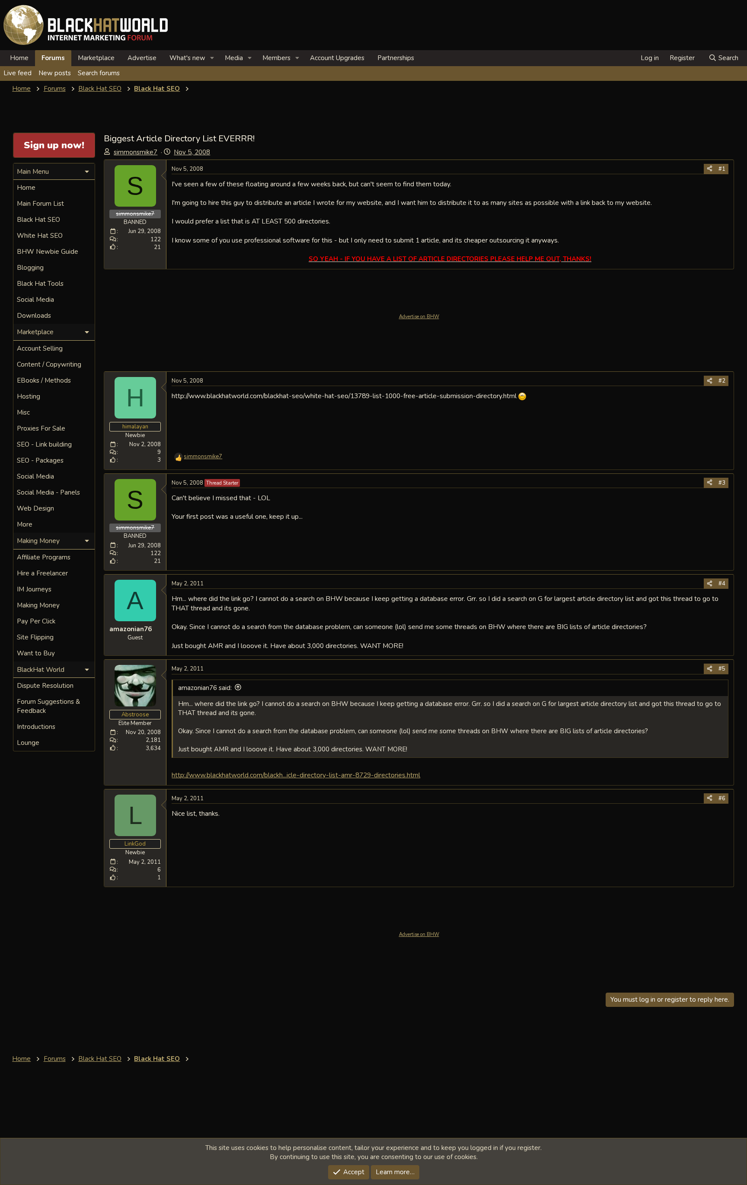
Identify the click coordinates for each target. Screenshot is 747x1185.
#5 (721, 669)
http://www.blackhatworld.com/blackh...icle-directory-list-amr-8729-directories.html (296, 774)
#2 (721, 381)
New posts (54, 73)
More (24, 524)
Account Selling (40, 348)
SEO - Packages (40, 460)
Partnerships (395, 58)
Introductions (36, 726)
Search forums (99, 73)
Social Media (35, 299)
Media (234, 58)
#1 (721, 169)
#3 (721, 483)
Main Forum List (40, 203)
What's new (187, 58)
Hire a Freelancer (42, 573)
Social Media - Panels (48, 492)
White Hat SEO (40, 235)
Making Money (38, 605)
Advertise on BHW (419, 316)
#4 (721, 584)
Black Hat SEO (38, 219)
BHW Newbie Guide (47, 251)
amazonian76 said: (205, 688)
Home (19, 58)
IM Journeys (34, 589)
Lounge (28, 742)
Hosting (28, 396)
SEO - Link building (44, 444)
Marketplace (96, 58)
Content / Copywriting (49, 364)
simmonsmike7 (135, 152)
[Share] (709, 169)
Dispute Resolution (45, 685)
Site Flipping (35, 637)
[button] (212, 58)
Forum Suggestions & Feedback (48, 706)
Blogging (30, 267)
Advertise (142, 58)
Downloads (34, 315)
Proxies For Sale (41, 428)
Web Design (35, 508)
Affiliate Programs (43, 557)
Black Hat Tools (40, 283)
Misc (23, 412)
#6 (721, 798)
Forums (53, 58)
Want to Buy (36, 653)
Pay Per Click (36, 621)
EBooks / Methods (44, 380)
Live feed (17, 73)
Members (276, 58)
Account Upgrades (337, 58)
